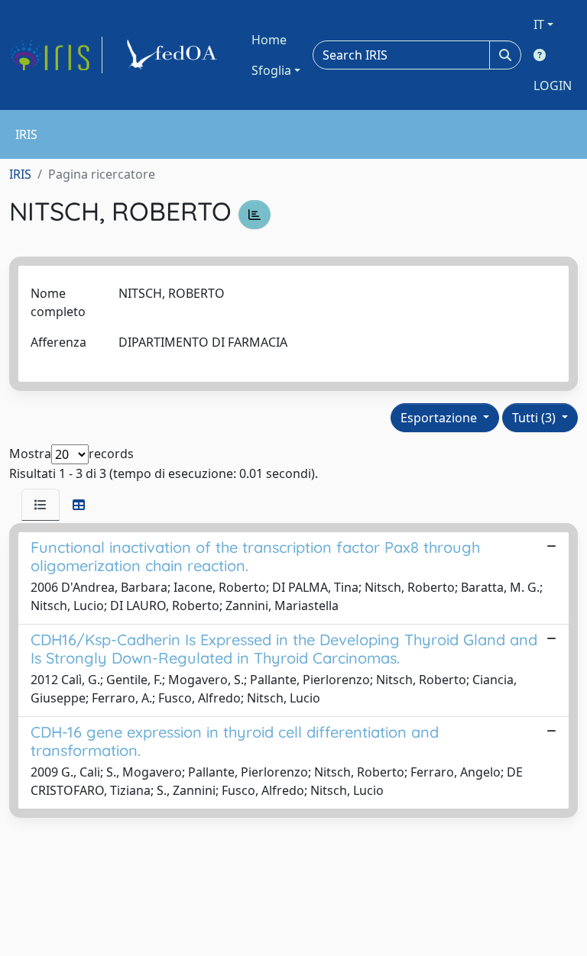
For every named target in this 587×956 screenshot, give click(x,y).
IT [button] (538, 24)
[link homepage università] (174, 55)
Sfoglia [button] (271, 70)
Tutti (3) (535, 417)
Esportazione (440, 417)
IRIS (20, 174)
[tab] (40, 505)
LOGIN (552, 85)
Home (269, 39)
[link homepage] (55, 55)
